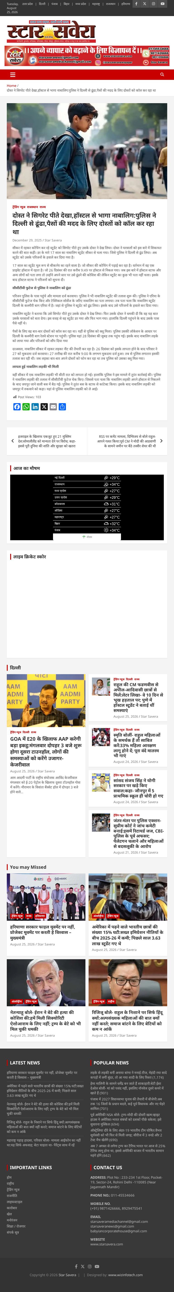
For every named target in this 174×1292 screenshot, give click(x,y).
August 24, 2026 (126, 761)
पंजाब (54, 4)
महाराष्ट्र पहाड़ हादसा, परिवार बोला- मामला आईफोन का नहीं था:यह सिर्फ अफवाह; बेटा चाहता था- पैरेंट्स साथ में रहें (44, 1142)
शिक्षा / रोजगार (16, 1226)
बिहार (66, 4)
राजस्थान (110, 4)
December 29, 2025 (27, 240)
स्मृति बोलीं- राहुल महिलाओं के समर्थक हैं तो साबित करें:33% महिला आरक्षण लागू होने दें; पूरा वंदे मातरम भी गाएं (137, 745)
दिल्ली (42, 4)
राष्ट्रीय (111, 1001)
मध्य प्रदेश (80, 4)
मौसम (89, 537)
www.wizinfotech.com (125, 1275)
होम (9, 1177)
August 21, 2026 (126, 852)
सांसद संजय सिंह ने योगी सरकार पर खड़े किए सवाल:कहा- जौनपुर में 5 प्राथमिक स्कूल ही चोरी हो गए (138, 788)
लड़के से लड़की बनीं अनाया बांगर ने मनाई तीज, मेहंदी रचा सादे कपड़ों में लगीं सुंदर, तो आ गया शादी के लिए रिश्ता (128, 1075)
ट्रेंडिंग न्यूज (18, 207)
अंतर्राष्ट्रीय (98, 916)
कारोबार (12, 1208)
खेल (9, 1214)
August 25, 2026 (22, 771)
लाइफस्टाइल (14, 1201)
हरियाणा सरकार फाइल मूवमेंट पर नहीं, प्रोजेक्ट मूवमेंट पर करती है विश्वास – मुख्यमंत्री (42, 932)
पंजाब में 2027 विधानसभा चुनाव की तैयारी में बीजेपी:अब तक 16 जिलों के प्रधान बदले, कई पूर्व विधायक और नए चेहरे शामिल (127, 1104)
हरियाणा (125, 4)
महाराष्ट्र (96, 4)
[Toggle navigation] (13, 74)
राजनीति (12, 1195)
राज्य (43, 207)
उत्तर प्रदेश (27, 4)
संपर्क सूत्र (13, 1232)
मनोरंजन (12, 1220)
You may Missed (28, 867)
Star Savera (53, 240)
